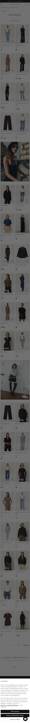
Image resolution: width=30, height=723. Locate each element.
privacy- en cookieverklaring (9, 705)
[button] (25, 719)
